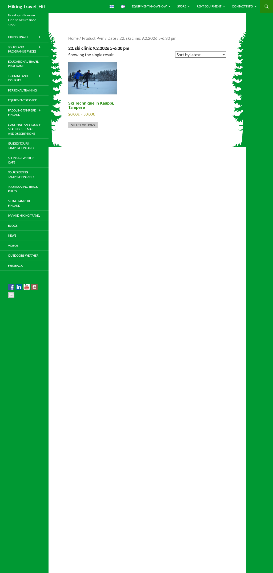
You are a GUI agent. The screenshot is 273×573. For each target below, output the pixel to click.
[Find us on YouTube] (26, 287)
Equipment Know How (149, 6)
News (12, 235)
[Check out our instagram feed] (34, 287)
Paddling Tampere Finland (22, 113)
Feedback (15, 265)
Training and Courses (18, 78)
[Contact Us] (11, 295)
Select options (83, 125)
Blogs (13, 225)
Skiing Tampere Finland (19, 203)
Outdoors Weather (23, 255)
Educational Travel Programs (23, 64)
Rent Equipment (209, 6)
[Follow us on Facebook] (11, 287)
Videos (13, 245)
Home (73, 38)
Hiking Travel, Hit (26, 6)
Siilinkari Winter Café (21, 160)
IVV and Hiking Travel (24, 215)
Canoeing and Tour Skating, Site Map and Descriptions (23, 129)
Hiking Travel (18, 37)
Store (181, 6)
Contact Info (242, 6)
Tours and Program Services (22, 49)
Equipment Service (22, 100)
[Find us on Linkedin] (19, 287)
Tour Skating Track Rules (23, 189)
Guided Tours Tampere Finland (21, 146)
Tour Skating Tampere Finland (21, 174)
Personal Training (22, 90)
